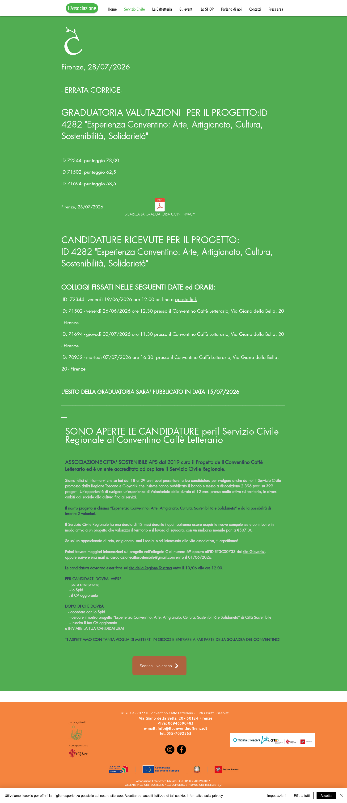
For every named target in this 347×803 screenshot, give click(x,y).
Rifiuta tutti (302, 795)
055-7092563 (179, 733)
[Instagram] (169, 749)
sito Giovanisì (254, 551)
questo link (186, 299)
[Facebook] (181, 749)
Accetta (326, 795)
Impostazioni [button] (276, 795)
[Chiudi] (341, 795)
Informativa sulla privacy (205, 795)
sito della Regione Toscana (150, 568)
